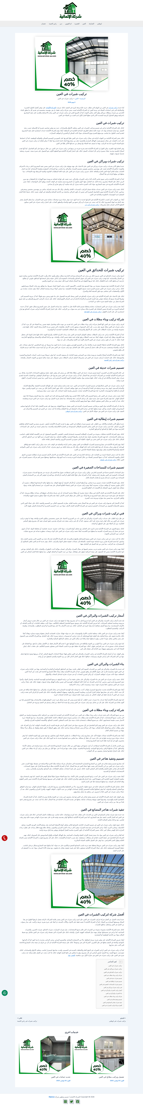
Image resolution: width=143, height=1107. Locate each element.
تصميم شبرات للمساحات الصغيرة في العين (110, 984)
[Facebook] (77, 1101)
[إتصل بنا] (4, 838)
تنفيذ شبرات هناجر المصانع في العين (112, 1002)
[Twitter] (71, 1101)
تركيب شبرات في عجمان (108, 460)
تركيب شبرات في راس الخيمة (114, 360)
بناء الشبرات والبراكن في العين (114, 993)
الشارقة (91, 24)
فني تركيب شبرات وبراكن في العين (113, 987)
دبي (61, 24)
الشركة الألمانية (51, 108)
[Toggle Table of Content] (120, 962)
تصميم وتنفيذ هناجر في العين (114, 999)
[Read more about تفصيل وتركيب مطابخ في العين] (98, 1055)
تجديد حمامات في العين (60, 1077)
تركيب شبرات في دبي (92, 205)
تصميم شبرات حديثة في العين (114, 978)
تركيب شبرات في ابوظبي (73, 411)
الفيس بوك (71, 955)
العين (84, 24)
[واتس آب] (5, 993)
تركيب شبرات (113, 108)
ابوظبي (99, 24)
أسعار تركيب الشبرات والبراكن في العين (111, 990)
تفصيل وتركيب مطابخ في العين (111, 1077)
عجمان (43, 24)
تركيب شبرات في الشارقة (92, 312)
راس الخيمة (53, 24)
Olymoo (52, 1097)
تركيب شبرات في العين (115, 965)
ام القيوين (68, 24)
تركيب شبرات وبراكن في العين (113, 969)
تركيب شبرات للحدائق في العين (113, 972)
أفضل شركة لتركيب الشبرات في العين (112, 1005)
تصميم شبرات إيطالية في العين (114, 981)
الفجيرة (77, 24)
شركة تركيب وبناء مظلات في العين (113, 975)
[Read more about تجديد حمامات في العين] (44, 1055)
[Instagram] (65, 1101)
